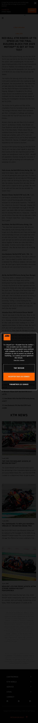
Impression (22, 360)
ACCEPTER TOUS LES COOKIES (19, 376)
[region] (19, 361)
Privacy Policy (16, 360)
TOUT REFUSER (19, 368)
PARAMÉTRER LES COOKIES (19, 384)
